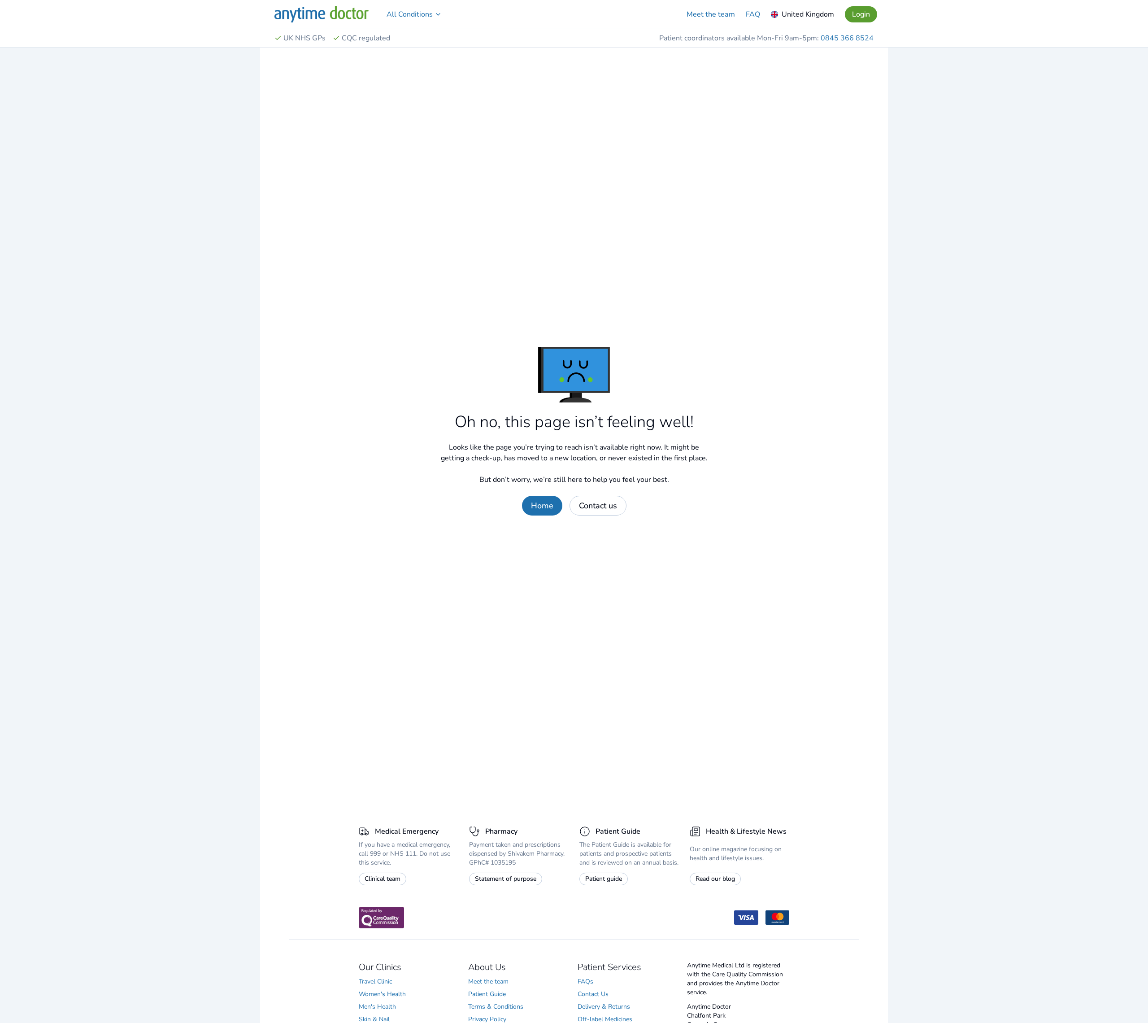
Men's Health (377, 1006)
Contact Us (593, 994)
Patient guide (603, 878)
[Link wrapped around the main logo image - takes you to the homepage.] (321, 14)
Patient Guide (487, 994)
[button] (414, 14)
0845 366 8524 (847, 38)
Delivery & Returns (604, 1006)
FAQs (585, 981)
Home (542, 505)
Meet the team (711, 14)
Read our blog (715, 878)
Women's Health (382, 994)
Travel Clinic (375, 981)
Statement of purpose (505, 878)
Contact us (598, 505)
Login (861, 14)
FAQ (753, 14)
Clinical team (382, 878)
